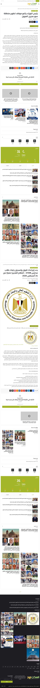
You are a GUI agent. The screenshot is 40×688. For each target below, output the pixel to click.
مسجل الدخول (32, 132)
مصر (5, 666)
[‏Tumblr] (26, 68)
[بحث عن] (38, 4)
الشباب (31, 666)
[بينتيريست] (24, 68)
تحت (25, 666)
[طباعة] (30, 22)
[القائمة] (1, 4)
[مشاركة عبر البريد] (32, 22)
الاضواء (38, 666)
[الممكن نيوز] (32, 4)
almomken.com (24, 686)
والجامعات (37, 668)
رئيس (20, 666)
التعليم (35, 666)
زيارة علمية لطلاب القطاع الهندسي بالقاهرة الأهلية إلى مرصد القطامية (30, 256)
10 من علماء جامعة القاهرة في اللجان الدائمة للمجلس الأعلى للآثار (11, 242)
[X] (34, 22)
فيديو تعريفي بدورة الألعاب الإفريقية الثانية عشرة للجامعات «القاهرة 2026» (29, 200)
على (15, 666)
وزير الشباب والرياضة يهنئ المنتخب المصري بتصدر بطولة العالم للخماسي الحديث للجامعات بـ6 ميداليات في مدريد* (20, 119)
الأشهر (33, 165)
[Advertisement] (20, 13)
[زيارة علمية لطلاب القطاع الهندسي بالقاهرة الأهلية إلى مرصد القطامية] (29, 239)
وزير (27, 668)
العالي (28, 666)
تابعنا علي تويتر (36, 671)
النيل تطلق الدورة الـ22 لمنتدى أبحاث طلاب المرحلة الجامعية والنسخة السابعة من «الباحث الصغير (8, 117)
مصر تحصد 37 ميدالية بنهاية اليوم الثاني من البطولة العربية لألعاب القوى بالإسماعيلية (24, 173)
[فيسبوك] (37, 22)
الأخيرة (20, 165)
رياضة (17, 666)
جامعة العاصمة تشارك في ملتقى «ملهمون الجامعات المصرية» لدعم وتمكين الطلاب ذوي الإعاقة (22, 1)
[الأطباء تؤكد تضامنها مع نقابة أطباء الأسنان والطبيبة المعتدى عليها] (35, 189)
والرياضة (34, 668)
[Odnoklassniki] (17, 68)
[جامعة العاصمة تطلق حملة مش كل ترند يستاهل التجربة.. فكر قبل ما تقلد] (7, 641)
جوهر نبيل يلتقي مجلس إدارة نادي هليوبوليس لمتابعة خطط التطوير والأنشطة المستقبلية (17, 175)
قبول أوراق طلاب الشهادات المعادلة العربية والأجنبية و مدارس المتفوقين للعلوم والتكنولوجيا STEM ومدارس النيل (32, 122)
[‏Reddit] (22, 68)
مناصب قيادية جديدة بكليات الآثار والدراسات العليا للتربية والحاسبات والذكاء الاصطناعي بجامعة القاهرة (11, 219)
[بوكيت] (15, 68)
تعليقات (7, 165)
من (3, 666)
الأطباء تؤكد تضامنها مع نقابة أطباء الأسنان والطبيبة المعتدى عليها (21, 185)
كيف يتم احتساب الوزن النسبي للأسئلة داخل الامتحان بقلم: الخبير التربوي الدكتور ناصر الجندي (17, 169)
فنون (12, 666)
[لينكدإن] (29, 68)
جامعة (23, 666)
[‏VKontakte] (19, 68)
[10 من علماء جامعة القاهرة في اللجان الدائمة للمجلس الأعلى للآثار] (10, 232)
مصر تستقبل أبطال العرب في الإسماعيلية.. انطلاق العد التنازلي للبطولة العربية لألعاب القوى (17, 180)
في (7, 666)
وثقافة (30, 668)
